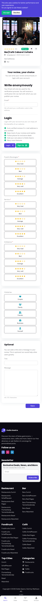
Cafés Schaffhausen (29, 532)
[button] (36, 48)
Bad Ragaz (5, 569)
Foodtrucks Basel (8, 549)
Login (8, 145)
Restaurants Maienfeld (10, 519)
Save (33, 406)
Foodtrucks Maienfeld (10, 553)
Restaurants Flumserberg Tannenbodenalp (8, 509)
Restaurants (29, 562)
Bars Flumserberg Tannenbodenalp (29, 503)
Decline (16, 13)
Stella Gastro (12, 430)
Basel (4, 578)
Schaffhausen (7, 566)
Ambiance (8, 242)
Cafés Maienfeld (28, 548)
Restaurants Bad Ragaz (8, 502)
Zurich (4, 562)
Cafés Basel (26, 544)
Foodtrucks (29, 572)
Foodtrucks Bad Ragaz (10, 538)
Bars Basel (26, 508)
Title (5, 359)
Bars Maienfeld (27, 512)
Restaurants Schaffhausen (7, 497)
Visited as (8, 292)
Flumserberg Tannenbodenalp (8, 573)
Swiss (12, 59)
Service (7, 199)
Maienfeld (5, 582)
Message (7, 368)
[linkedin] (12, 452)
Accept (6, 13)
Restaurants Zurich (9, 492)
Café (8, 59)
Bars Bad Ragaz (28, 499)
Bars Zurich (26, 492)
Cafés (27, 569)
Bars (27, 566)
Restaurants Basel (8, 515)
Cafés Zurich (27, 528)
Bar (5, 59)
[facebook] (3, 452)
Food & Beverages (11, 157)
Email (6, 100)
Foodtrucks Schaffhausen (7, 533)
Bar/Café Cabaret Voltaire (18, 52)
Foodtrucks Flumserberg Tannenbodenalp (8, 543)
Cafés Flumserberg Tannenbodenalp (29, 540)
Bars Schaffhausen (29, 496)
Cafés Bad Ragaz (28, 535)
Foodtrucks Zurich (8, 528)
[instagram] (7, 452)
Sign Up (21, 145)
